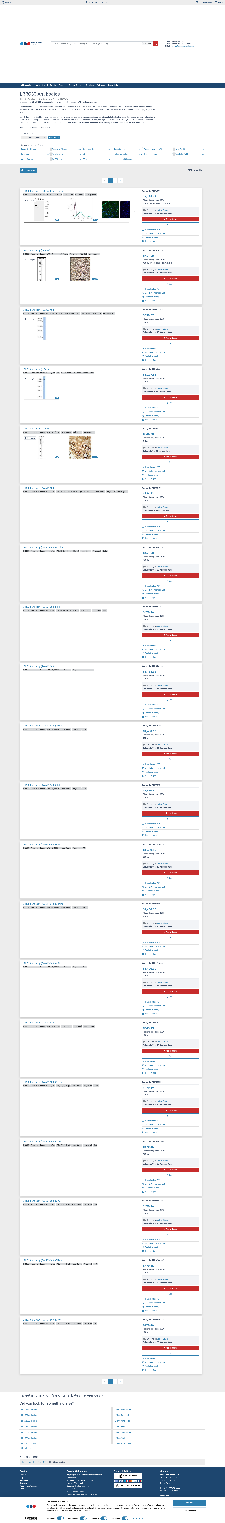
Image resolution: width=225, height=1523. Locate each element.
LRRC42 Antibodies (123, 1438)
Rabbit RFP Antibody (75, 1483)
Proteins (62, 85)
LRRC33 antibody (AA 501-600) (39, 488)
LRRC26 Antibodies (29, 1427)
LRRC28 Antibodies (29, 1421)
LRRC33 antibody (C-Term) (36, 250)
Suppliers (90, 85)
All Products (26, 85)
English (8, 2)
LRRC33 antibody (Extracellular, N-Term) (43, 191)
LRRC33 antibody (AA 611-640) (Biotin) (43, 903)
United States (162, 210)
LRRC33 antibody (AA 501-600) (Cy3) (42, 1141)
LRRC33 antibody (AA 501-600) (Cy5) (42, 1200)
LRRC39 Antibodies (123, 1409)
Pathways (101, 85)
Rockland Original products (78, 1486)
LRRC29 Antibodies (29, 1415)
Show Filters (30, 170)
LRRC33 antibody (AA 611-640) (39, 666)
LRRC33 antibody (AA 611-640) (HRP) (42, 785)
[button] (134, 211)
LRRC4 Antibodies (122, 1421)
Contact (108, 2)
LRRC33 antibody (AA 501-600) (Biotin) (43, 547)
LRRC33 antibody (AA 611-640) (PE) (41, 844)
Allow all (189, 1503)
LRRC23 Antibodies (29, 1438)
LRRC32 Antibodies (29, 1409)
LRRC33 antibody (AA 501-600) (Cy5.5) (43, 1082)
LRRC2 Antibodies (28, 1444)
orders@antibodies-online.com (183, 46)
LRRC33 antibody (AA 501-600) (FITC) (42, 1260)
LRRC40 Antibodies (123, 1427)
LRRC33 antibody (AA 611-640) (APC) (42, 963)
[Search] (155, 43)
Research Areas (114, 85)
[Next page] (120, 180)
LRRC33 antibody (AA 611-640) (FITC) (42, 725)
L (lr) (35, 1462)
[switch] (83, 1518)
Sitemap (23, 1489)
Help (21, 1477)
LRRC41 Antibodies (123, 1432)
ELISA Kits (51, 85)
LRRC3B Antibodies (123, 1415)
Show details (138, 1518)
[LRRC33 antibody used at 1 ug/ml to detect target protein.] (41, 388)
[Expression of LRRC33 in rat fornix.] (119, 209)
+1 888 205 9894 (171, 1491)
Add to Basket (171, 219)
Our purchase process (75, 1492)
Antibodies (40, 85)
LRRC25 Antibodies (29, 1432)
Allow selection (189, 1511)
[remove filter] (44, 137)
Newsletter (24, 1480)
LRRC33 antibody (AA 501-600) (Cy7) (42, 1319)
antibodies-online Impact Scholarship (82, 1494)
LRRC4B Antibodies (123, 1444)
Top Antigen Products (29, 1486)
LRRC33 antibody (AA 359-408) (39, 309)
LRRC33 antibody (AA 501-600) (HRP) (42, 606)
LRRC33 (43, 1462)
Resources (24, 1483)
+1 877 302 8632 (96, 2)
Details (171, 224)
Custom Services (76, 85)
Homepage (26, 1462)
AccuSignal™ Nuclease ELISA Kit (80, 1480)
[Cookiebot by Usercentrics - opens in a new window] (31, 1518)
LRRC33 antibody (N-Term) (36, 369)
